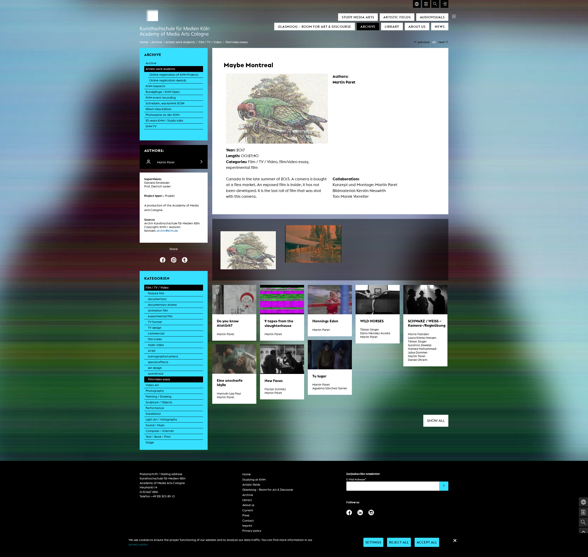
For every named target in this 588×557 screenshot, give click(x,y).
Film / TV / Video (210, 42)
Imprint (247, 525)
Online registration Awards (167, 80)
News (440, 26)
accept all (427, 542)
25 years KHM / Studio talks (164, 120)
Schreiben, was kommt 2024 (165, 103)
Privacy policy (251, 530)
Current (247, 510)
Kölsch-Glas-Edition (159, 109)
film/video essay (237, 42)
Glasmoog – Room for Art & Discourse (314, 26)
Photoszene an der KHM (162, 115)
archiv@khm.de (167, 230)
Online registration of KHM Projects (173, 74)
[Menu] (453, 16)
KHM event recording (161, 97)
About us (417, 26)
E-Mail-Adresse (356, 479)
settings (373, 542)
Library (392, 26)
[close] (454, 540)
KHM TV (151, 126)
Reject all (399, 542)
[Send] (443, 486)
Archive (368, 26)
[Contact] (426, 4)
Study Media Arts (358, 17)
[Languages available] (417, 4)
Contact (248, 520)
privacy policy (138, 544)
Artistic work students (180, 42)
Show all (436, 420)
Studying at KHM (254, 479)
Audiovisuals (432, 17)
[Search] (435, 4)
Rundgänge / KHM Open (163, 92)
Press (245, 515)
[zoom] (248, 250)
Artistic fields (397, 17)
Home (144, 42)
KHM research (155, 86)
